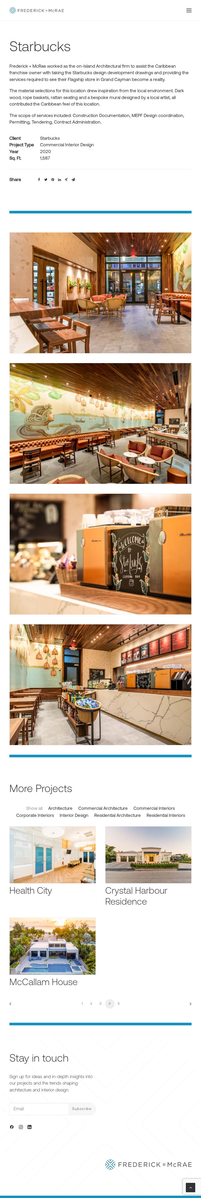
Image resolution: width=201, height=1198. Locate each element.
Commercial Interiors (154, 808)
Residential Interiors (166, 815)
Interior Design (74, 815)
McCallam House (43, 982)
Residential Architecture (117, 815)
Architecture (60, 808)
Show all (34, 808)
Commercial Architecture (103, 808)
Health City (30, 891)
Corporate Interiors (35, 815)
